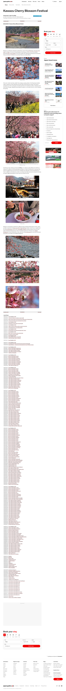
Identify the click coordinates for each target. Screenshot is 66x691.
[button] (18, 661)
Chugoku (15, 670)
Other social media (49, 127)
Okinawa (14, 674)
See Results (47, 142)
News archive (11, 4)
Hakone (4, 675)
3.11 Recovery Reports (47, 663)
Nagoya (4, 674)
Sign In (60, 1)
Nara (4, 667)
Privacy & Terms (44, 685)
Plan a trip (34, 1)
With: (5, 644)
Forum (39, 1)
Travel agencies (49, 138)
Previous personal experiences (52, 140)
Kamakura (5, 671)
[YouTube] (62, 686)
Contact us (27, 685)
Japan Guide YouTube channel (51, 119)
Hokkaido (15, 663)
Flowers (24, 675)
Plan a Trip (35, 661)
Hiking (24, 672)
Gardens (24, 671)
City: (5, 639)
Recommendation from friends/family (53, 128)
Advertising (32, 685)
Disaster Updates (56, 663)
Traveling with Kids (46, 674)
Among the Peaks (46, 667)
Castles (24, 666)
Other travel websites (50, 123)
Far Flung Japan (46, 668)
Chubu (14, 667)
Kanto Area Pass (16, 228)
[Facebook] (57, 686)
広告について (37, 685)
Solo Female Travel (46, 672)
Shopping (25, 674)
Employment (22, 685)
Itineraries (35, 664)
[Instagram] (59, 686)
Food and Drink (26, 668)
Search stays (31, 646)
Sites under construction (26, 4)
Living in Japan (36, 671)
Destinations (24, 1)
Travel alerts (18, 4)
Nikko (4, 676)
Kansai (14, 668)
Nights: (33, 639)
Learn (34, 667)
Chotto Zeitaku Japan (47, 664)
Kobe (4, 672)
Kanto (14, 666)
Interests (29, 1)
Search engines (49, 132)
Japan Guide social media (50, 121)
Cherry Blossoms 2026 (57, 666)
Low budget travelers (22, 229)
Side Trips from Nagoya (47, 676)
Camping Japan (46, 671)
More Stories (52, 105)
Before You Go (36, 663)
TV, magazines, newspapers (51, 136)
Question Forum (56, 670)
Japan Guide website (50, 117)
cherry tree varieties (11, 53)
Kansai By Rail (45, 675)
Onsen (24, 667)
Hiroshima (5, 670)
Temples (24, 663)
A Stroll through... (46, 670)
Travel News (55, 661)
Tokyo (8, 52)
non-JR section (9, 229)
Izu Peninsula (30, 50)
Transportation (36, 668)
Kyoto (4, 664)
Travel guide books (49, 134)
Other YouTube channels (50, 125)
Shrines (24, 664)
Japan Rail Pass (23, 228)
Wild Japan (45, 666)
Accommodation (36, 670)
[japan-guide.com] (7, 1)
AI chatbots (48, 130)
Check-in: (24, 639)
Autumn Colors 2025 (57, 667)
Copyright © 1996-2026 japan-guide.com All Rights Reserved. (12, 688)
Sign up (58, 679)
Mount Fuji (5, 668)
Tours (34, 666)
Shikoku (14, 671)
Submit (56, 142)
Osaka (4, 666)
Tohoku (14, 664)
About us (16, 685)
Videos (43, 1)
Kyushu (14, 672)
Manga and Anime (26, 670)
